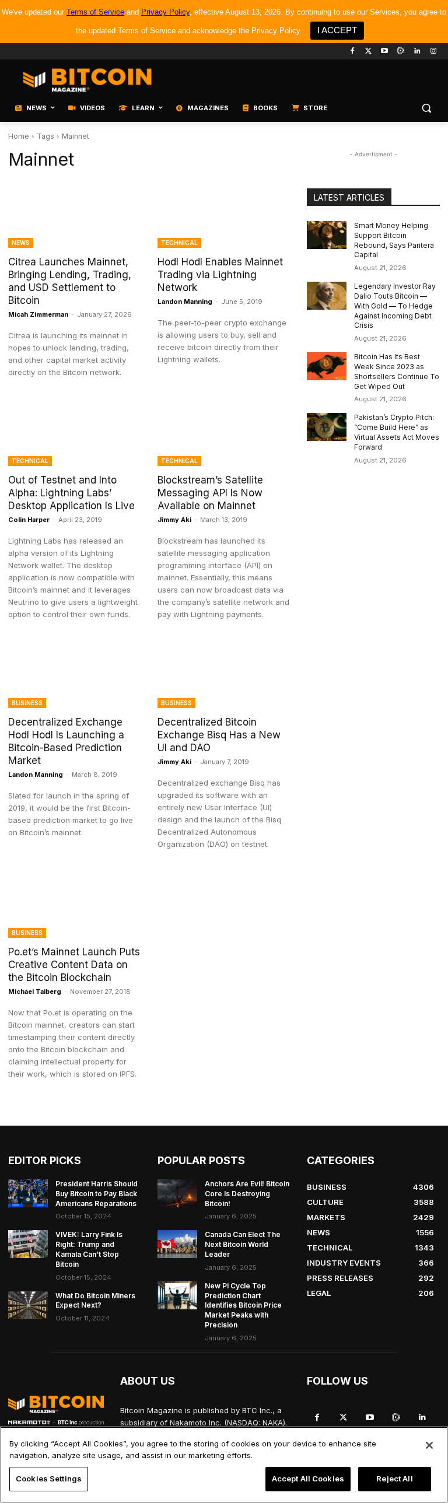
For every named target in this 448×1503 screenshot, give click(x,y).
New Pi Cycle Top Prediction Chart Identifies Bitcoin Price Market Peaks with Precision (243, 1305)
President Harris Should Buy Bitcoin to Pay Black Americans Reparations (96, 1193)
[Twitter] (368, 51)
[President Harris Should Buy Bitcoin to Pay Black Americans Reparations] (28, 1193)
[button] (426, 108)
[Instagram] (433, 51)
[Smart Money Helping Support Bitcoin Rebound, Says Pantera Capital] (326, 235)
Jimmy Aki (174, 520)
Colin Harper (29, 520)
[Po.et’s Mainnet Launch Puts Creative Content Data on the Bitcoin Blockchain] (74, 904)
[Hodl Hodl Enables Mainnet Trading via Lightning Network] (224, 214)
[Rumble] (401, 51)
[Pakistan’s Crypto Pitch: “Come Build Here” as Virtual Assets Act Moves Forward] (326, 427)
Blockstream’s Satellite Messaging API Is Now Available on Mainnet (210, 492)
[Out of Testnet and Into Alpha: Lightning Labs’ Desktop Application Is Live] (74, 433)
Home (18, 136)
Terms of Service (95, 12)
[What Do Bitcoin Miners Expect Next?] (28, 1305)
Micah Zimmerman (38, 314)
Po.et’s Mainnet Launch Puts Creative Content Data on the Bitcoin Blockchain (74, 964)
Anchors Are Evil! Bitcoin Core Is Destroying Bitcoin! (247, 1193)
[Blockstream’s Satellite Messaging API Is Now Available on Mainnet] (224, 433)
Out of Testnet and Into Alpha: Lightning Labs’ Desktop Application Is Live (71, 492)
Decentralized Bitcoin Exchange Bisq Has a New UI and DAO (219, 735)
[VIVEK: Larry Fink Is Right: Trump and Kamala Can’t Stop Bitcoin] (28, 1244)
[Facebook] (352, 51)
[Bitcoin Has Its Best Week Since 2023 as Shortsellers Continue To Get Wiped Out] (326, 366)
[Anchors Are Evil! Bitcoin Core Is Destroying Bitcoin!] (177, 1193)
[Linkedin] (417, 51)
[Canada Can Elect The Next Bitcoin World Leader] (177, 1244)
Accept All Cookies (308, 1478)
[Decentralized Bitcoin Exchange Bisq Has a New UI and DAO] (224, 675)
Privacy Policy (165, 12)
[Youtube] (384, 51)
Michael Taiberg (34, 991)
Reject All (394, 1478)
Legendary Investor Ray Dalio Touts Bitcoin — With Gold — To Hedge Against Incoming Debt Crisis (395, 306)
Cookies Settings (49, 1478)
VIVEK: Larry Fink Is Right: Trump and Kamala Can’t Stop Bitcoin (89, 1249)
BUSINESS (27, 702)
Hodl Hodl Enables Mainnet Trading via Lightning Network (220, 274)
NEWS (21, 242)
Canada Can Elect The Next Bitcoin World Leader (243, 1244)
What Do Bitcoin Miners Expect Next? (95, 1300)
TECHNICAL (179, 242)
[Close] (429, 1445)
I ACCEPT (337, 30)
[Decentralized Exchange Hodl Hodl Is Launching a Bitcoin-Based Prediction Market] (74, 675)
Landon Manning (185, 301)
